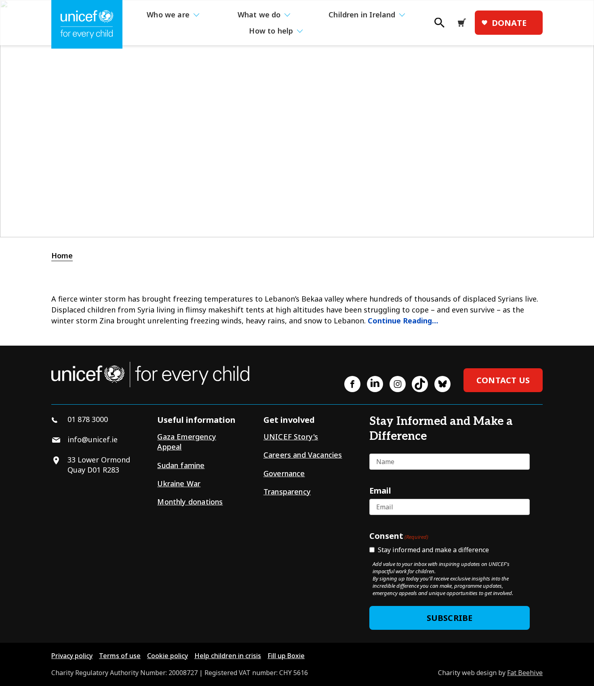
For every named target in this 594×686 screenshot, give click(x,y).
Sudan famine (180, 465)
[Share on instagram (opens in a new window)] (398, 384)
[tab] (66, 255)
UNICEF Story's (290, 436)
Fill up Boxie (286, 655)
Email (380, 490)
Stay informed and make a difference (433, 549)
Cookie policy (167, 655)
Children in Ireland (362, 14)
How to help (271, 31)
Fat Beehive (525, 672)
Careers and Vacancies (302, 455)
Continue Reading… (403, 320)
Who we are (168, 14)
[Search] (439, 25)
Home (62, 255)
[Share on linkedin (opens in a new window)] (375, 384)
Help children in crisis (227, 655)
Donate (509, 22)
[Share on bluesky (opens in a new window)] (442, 384)
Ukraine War (178, 483)
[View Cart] (464, 23)
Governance (284, 473)
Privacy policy (72, 655)
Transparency (287, 491)
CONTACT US (503, 380)
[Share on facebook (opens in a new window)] (352, 384)
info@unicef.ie (92, 439)
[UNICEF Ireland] (86, 24)
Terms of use (120, 655)
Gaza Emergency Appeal (186, 442)
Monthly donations (190, 502)
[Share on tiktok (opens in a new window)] (420, 384)
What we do (259, 14)
